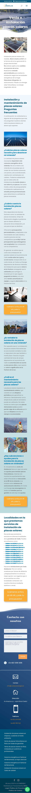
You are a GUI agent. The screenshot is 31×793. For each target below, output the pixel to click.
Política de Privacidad (17, 788)
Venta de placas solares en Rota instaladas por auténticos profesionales (15, 749)
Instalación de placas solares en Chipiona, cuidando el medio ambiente (15, 736)
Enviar (23, 656)
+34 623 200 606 (15, 663)
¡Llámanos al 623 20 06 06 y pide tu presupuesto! (15, 309)
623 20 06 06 (8, 1)
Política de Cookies (15, 790)
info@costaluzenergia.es (15, 686)
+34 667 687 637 (15, 723)
